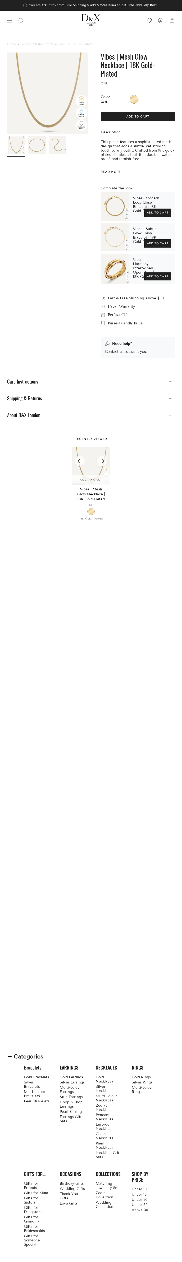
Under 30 (140, 1205)
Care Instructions (22, 381)
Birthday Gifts (72, 1183)
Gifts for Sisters (31, 1200)
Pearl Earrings (71, 1111)
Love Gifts (68, 1203)
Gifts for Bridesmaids (34, 1228)
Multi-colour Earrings (70, 1089)
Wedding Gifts (72, 1189)
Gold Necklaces (104, 1079)
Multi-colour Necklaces (106, 1098)
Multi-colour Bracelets (34, 1094)
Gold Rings (141, 1077)
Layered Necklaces (104, 1126)
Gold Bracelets (36, 1077)
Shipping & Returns (24, 398)
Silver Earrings (72, 1082)
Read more (111, 171)
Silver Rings (142, 1082)
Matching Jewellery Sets (108, 1185)
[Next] (102, 461)
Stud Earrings (71, 1097)
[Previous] (79, 461)
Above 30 (140, 1210)
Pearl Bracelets (37, 1101)
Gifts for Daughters (32, 1209)
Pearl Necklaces (104, 1145)
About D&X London (23, 415)
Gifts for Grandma (31, 1219)
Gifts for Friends (31, 1185)
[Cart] (172, 20)
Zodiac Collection (104, 1195)
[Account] (161, 20)
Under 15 (139, 1194)
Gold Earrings (71, 1077)
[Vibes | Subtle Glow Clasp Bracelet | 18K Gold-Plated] (115, 237)
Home (11, 44)
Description (111, 132)
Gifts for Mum (36, 1193)
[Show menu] (9, 20)
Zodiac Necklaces (104, 1107)
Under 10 (139, 1189)
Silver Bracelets (32, 1084)
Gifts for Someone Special (32, 1240)
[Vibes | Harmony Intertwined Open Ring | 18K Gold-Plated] (115, 269)
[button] (21, 20)
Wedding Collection (104, 1204)
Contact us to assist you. (126, 351)
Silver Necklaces (104, 1088)
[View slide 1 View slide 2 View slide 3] (91, 466)
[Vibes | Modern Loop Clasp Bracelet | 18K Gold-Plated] (115, 206)
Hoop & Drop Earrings (71, 1104)
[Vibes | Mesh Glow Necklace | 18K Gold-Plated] (91, 466)
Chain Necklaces (104, 1136)
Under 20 (139, 1199)
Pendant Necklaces (104, 1117)
